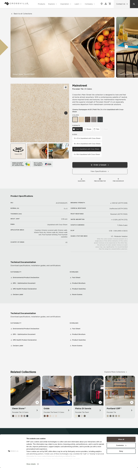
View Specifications (98, 171)
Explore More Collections (114, 372)
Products (41, 4)
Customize (120, 445)
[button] (126, 46)
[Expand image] (65, 87)
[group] (37, 151)
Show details (31, 464)
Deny (121, 451)
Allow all (121, 439)
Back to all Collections (23, 14)
